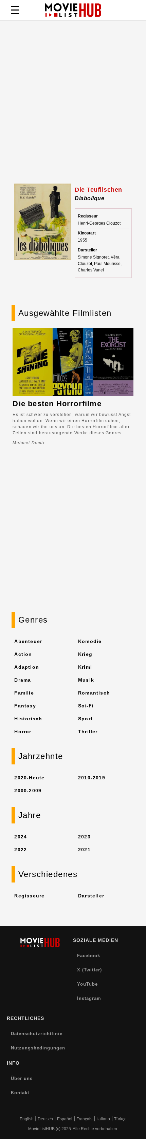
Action (23, 654)
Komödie (90, 641)
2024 (20, 836)
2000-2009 (27, 790)
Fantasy (25, 705)
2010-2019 (91, 777)
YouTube (87, 984)
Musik (86, 680)
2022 (20, 849)
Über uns (22, 1078)
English (27, 1119)
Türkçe (120, 1119)
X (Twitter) (89, 969)
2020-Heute (29, 777)
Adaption (26, 667)
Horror (22, 731)
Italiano (103, 1119)
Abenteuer (28, 641)
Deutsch (45, 1119)
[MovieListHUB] (73, 10)
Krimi (85, 667)
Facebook (88, 955)
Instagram (89, 998)
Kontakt (20, 1092)
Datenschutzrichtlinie (36, 1033)
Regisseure (29, 895)
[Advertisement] (73, 107)
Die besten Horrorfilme (57, 403)
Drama (22, 680)
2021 (84, 849)
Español (64, 1119)
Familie (24, 693)
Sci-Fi (86, 705)
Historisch (28, 718)
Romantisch (94, 693)
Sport (85, 718)
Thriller (88, 731)
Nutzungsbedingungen (38, 1047)
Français (84, 1119)
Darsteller (91, 895)
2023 (84, 836)
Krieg (85, 654)
